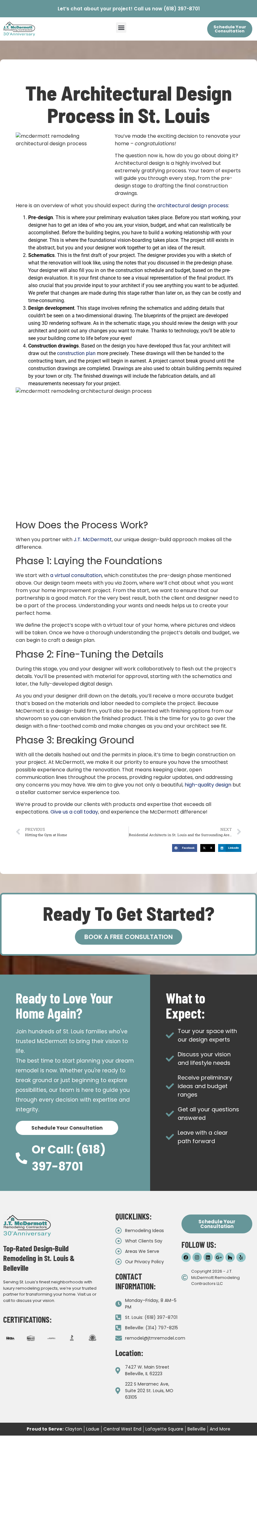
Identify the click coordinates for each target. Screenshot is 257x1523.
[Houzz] (230, 1257)
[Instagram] (197, 1257)
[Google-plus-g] (219, 1257)
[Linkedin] (208, 1257)
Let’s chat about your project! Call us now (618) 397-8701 (129, 8)
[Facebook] (186, 1257)
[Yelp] (241, 1257)
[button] (121, 27)
